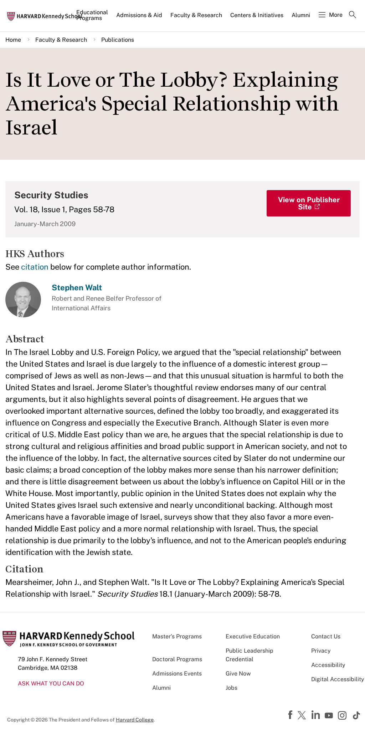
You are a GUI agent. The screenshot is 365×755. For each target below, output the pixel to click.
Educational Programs (92, 15)
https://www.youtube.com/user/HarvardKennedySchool (329, 716)
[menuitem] (93, 18)
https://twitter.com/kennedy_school (303, 715)
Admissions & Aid (139, 15)
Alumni (301, 15)
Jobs (231, 687)
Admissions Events (177, 673)
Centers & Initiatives (256, 15)
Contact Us (325, 636)
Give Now (238, 673)
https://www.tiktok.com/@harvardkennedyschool (356, 715)
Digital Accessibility (337, 679)
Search (352, 15)
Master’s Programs (177, 636)
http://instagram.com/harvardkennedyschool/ (343, 716)
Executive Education (253, 636)
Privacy (321, 650)
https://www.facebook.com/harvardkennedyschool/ (291, 715)
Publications (117, 39)
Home (13, 39)
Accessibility (328, 665)
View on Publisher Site (309, 203)
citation (34, 266)
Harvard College (135, 720)
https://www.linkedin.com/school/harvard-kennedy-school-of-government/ (316, 715)
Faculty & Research (196, 15)
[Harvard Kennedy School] (47, 16)
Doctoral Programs (177, 659)
